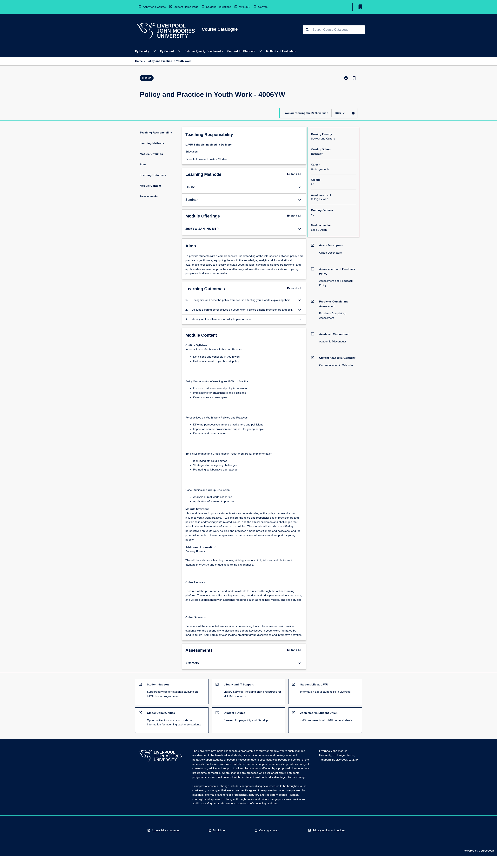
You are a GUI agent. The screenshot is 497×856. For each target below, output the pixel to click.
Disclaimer (219, 830)
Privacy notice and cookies (329, 830)
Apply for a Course (154, 6)
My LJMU (244, 6)
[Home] (165, 31)
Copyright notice (269, 830)
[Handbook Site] (159, 757)
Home (139, 60)
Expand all (294, 173)
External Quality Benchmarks (204, 51)
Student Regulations (218, 6)
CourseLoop (486, 850)
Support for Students (241, 51)
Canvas (263, 6)
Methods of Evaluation (281, 51)
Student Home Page (186, 6)
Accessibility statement (166, 830)
